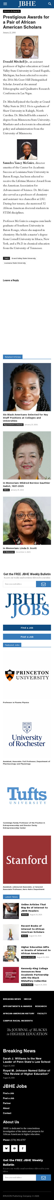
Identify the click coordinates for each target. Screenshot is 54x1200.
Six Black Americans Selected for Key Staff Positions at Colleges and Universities (25, 417)
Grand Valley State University (24, 258)
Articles (25, 915)
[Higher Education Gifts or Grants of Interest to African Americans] (11, 954)
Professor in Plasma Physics (16, 702)
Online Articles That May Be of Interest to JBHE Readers (34, 907)
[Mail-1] (14, 1148)
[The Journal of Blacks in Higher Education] (27, 4)
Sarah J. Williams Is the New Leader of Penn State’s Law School (26, 1060)
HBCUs (6, 490)
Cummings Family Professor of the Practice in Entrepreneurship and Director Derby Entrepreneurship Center (24, 825)
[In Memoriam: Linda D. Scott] (27, 521)
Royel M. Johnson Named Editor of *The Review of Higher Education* (26, 1072)
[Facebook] (22, 1148)
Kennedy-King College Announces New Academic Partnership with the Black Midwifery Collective (34, 974)
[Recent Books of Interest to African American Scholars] (11, 932)
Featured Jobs (12, 645)
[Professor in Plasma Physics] (27, 675)
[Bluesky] (6, 1148)
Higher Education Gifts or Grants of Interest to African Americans (36, 950)
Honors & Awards (12, 11)
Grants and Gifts (28, 957)
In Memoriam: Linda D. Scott (20, 548)
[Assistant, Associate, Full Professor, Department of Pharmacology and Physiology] (27, 734)
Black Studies (27, 985)
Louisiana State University (15, 263)
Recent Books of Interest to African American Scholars (32, 929)
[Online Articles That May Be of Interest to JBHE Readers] (11, 911)
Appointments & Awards (13, 425)
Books (24, 936)
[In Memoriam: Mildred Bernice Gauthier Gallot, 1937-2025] (27, 455)
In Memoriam (9, 552)
